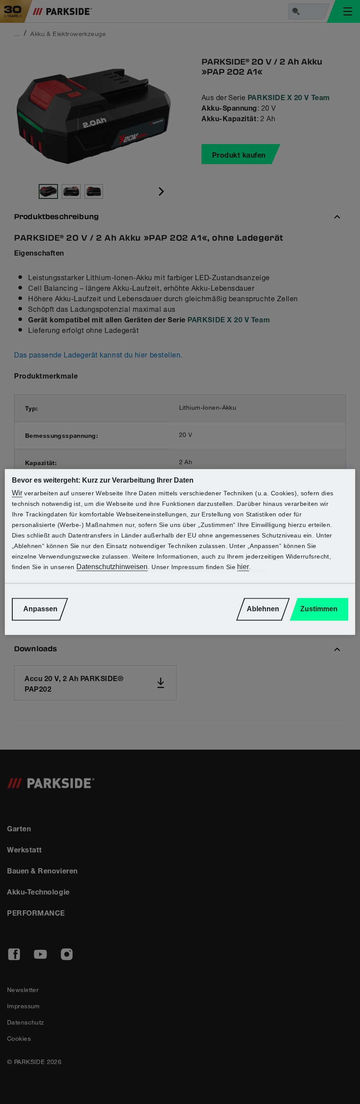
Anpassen (40, 609)
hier (243, 567)
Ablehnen (263, 609)
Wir (17, 493)
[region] (180, 552)
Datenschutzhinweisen (112, 567)
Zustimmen (319, 609)
